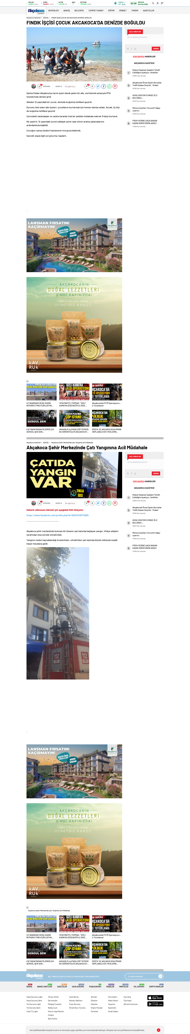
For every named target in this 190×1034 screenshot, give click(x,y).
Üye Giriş (127, 997)
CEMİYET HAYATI (96, 10)
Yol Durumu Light (33, 1004)
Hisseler (110, 986)
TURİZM (134, 10)
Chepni (51, 1015)
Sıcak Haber (113, 1011)
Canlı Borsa (74, 997)
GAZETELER (148, 10)
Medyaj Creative (54, 1004)
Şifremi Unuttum (131, 1004)
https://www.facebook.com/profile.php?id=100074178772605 (57, 515)
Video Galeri (113, 1000)
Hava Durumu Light (34, 997)
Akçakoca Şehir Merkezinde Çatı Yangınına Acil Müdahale (49, 911)
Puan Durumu (95, 986)
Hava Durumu (78, 986)
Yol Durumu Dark (33, 1008)
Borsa (29, 986)
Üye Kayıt (128, 1000)
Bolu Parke (52, 1018)
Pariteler (123, 986)
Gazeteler (62, 986)
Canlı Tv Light (32, 1011)
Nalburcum (52, 1008)
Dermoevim (52, 1000)
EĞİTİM (111, 10)
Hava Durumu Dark (34, 1000)
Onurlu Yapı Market (56, 1011)
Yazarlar (111, 1004)
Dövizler (94, 1000)
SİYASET (123, 10)
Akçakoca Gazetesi (33, 18)
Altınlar (94, 997)
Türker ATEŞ (53, 997)
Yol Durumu (139, 986)
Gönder (156, 49)
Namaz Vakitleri (44, 986)
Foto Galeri (112, 997)
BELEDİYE (79, 10)
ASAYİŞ (66, 10)
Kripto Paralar (156, 986)
